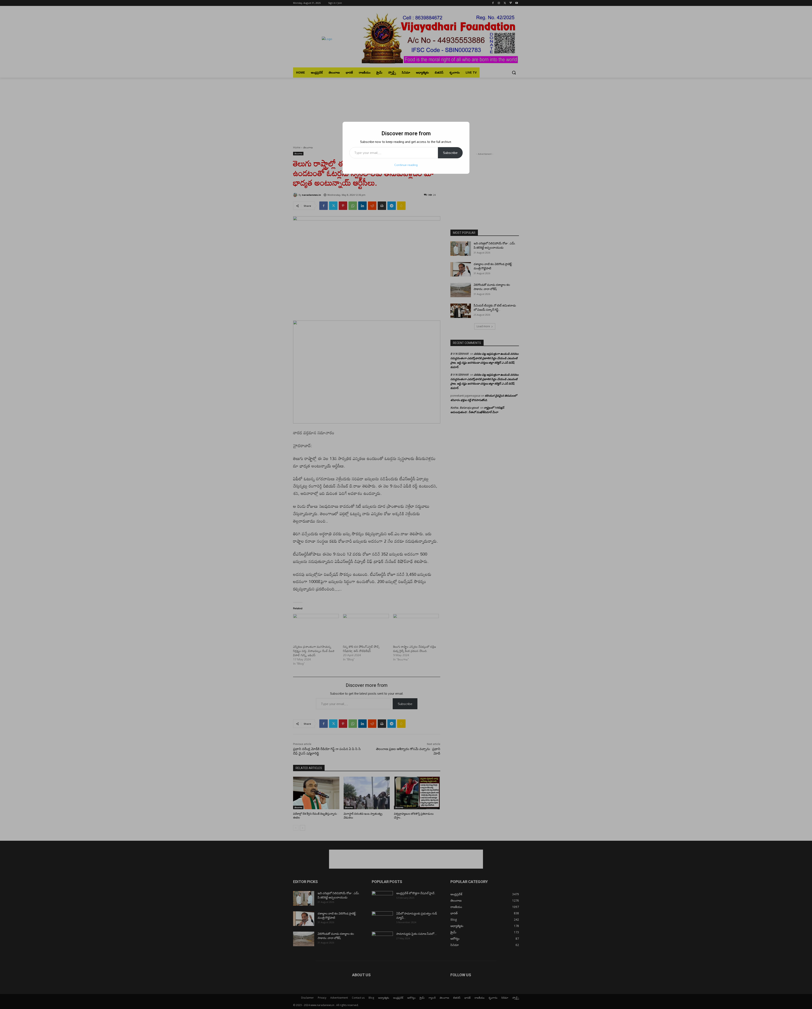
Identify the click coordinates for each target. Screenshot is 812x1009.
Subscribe (450, 152)
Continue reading (406, 165)
